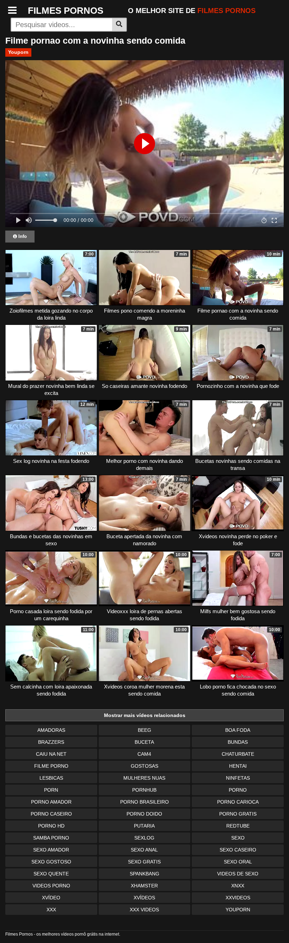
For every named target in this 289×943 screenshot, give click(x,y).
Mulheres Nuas (144, 778)
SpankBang (144, 873)
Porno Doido (144, 814)
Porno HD (51, 826)
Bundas (238, 742)
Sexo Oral (238, 862)
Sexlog (144, 838)
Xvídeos (144, 897)
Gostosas (144, 766)
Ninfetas (238, 778)
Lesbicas (51, 778)
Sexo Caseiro (238, 850)
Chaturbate (238, 754)
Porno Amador (51, 802)
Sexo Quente (51, 873)
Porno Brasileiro (144, 802)
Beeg (144, 730)
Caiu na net (51, 754)
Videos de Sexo (237, 873)
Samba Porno (51, 838)
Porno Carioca (238, 802)
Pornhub (144, 790)
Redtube (238, 826)
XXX (51, 909)
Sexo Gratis (144, 862)
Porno (238, 790)
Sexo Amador (51, 850)
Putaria (144, 826)
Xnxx (237, 885)
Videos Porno (51, 885)
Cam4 (144, 754)
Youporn (18, 52)
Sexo (238, 838)
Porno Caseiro (51, 814)
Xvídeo (51, 897)
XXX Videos (144, 909)
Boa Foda (237, 730)
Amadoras (51, 730)
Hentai (238, 766)
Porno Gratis (238, 814)
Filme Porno (51, 766)
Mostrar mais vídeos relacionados (144, 715)
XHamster (144, 885)
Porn (51, 790)
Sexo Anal (144, 850)
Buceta (144, 742)
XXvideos (238, 897)
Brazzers (51, 742)
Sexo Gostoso (51, 862)
